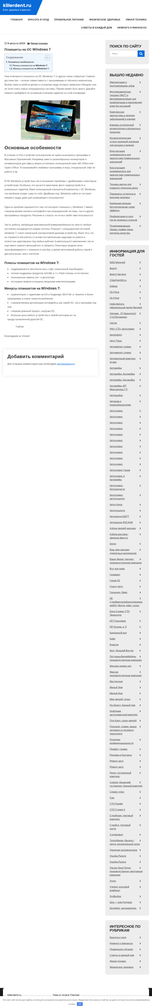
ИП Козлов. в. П (118, 627)
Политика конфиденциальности (121, 741)
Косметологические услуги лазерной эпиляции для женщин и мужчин (124, 141)
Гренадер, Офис (119, 592)
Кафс (112, 638)
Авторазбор (116, 395)
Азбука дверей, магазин (123, 528)
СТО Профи (116, 803)
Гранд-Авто (116, 586)
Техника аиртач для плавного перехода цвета (124, 186)
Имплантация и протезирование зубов (122, 84)
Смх (112, 798)
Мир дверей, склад (120, 699)
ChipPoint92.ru (118, 280)
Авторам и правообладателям (120, 403)
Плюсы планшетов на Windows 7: (30, 65)
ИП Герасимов (118, 621)
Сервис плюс (117, 792)
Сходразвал (116, 834)
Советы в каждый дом (96, 27)
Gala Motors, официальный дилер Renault (126, 305)
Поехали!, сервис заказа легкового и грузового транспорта (123, 730)
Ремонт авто (117, 761)
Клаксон (114, 644)
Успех (113, 881)
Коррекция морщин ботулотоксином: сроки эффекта (122, 207)
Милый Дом (116, 687)
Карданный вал (118, 633)
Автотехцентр (117, 510)
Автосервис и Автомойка (117, 477)
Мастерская (116, 681)
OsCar (113, 323)
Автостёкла (116, 504)
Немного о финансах (132, 27)
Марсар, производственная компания (126, 673)
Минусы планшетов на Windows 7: (31, 68)
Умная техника (136, 19)
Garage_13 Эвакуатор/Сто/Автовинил (123, 315)
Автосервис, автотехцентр (117, 496)
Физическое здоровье (104, 19)
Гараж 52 (115, 580)
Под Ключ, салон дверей (123, 720)
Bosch (113, 268)
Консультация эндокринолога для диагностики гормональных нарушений (125, 156)
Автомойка (116, 368)
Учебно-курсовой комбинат (119, 888)
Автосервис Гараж (120, 470)
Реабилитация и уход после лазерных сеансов (123, 218)
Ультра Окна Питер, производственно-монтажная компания (126, 871)
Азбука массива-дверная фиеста (119, 536)
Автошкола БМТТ (119, 516)
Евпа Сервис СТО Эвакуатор (120, 613)
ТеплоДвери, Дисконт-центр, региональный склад (125, 842)
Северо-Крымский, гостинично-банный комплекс (126, 784)
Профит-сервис (119, 749)
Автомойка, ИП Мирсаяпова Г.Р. (119, 387)
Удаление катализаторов (123, 850)
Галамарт (115, 574)
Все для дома (117, 568)
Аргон (113, 543)
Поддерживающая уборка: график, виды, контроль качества (121, 229)
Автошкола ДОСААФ (121, 522)
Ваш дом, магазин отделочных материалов (123, 551)
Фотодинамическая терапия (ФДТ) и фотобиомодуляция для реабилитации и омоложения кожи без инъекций (126, 99)
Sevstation (116, 335)
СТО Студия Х (117, 809)
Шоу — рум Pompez (121, 902)
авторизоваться (66, 364)
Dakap (113, 286)
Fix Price (114, 292)
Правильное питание (69, 19)
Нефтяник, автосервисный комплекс (124, 712)
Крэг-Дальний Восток (121, 650)
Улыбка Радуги (118, 856)
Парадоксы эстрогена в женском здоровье (123, 195)
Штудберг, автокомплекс (123, 908)
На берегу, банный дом (122, 705)
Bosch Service (118, 274)
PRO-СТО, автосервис (122, 329)
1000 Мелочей (117, 262)
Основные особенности (21, 62)
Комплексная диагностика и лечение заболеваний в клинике (122, 115)
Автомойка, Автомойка (122, 374)
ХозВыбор (115, 896)
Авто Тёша (116, 340)
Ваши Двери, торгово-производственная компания (126, 560)
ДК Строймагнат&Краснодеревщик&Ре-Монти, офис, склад (126, 602)
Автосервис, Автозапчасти (117, 487)
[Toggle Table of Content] (46, 57)
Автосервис (116, 411)
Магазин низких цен (120, 666)
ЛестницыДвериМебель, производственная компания (126, 658)
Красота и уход (38, 19)
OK (79, 1004)
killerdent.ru (17, 5)
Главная (17, 19)
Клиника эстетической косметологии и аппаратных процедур (125, 128)
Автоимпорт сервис (120, 346)
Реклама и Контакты (121, 755)
